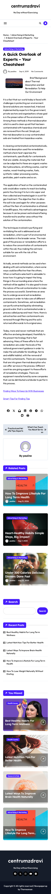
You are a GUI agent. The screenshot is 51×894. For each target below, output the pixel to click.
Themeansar (26, 889)
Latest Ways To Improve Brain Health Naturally (24, 651)
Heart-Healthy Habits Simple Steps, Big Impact (24, 535)
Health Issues (13, 703)
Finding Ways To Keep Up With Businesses (23, 391)
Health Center (13, 740)
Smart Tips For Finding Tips (16, 398)
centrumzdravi (25, 6)
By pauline (12, 71)
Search (13, 601)
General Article (13, 776)
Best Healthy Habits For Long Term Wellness (23, 633)
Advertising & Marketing (13, 49)
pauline (27, 455)
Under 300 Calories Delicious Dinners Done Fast (24, 574)
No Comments (37, 71)
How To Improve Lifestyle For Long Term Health (25, 495)
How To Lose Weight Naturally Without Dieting (25, 672)
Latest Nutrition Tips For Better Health (25, 642)
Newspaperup (40, 886)
